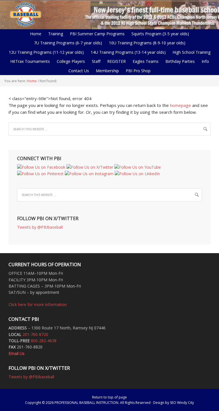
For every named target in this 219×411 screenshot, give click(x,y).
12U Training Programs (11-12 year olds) (45, 52)
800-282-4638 (43, 340)
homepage (180, 105)
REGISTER (116, 61)
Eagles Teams (144, 61)
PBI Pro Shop (137, 70)
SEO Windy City (182, 402)
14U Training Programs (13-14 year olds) (127, 52)
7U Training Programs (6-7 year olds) (68, 43)
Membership (107, 70)
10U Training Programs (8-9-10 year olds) (145, 43)
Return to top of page (109, 397)
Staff (96, 61)
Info (204, 61)
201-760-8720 (35, 334)
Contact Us (78, 70)
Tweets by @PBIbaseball (40, 227)
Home (35, 33)
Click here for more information (38, 304)
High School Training (190, 52)
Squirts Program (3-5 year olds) (160, 33)
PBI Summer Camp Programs (96, 33)
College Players (71, 61)
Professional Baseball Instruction (109, 14)
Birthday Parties (180, 61)
